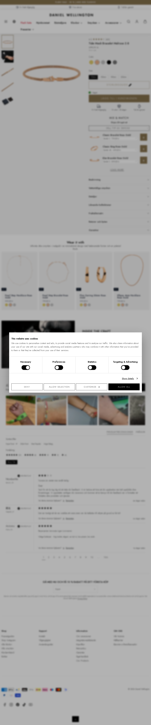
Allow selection (59, 386)
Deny (27, 386)
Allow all (124, 386)
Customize (90, 386)
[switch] (59, 367)
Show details (128, 378)
